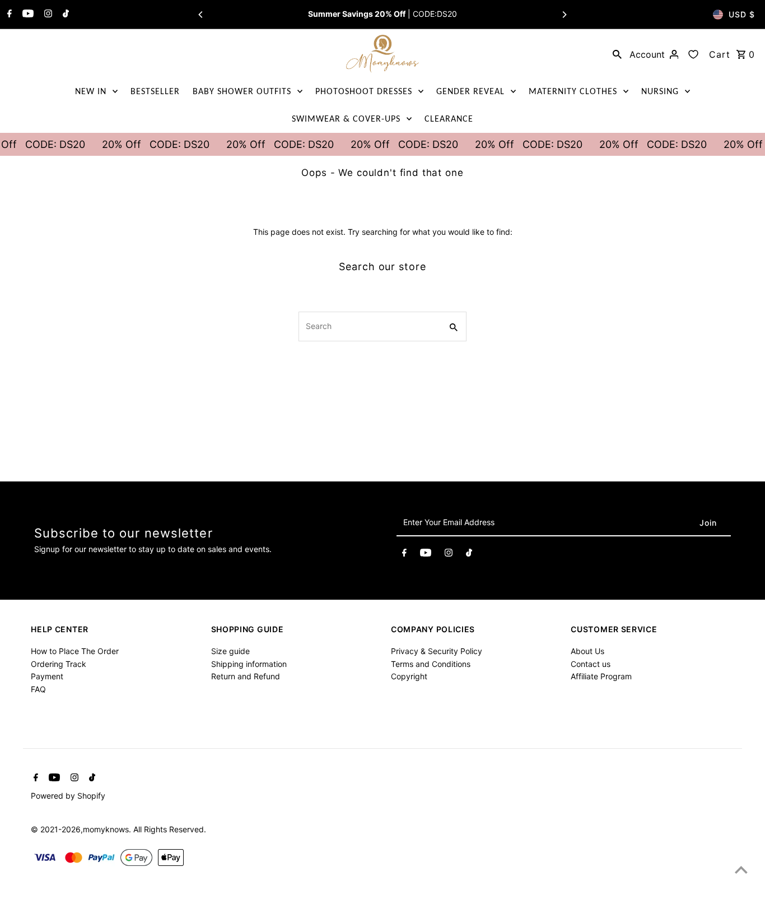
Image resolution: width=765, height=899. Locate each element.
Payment (47, 676)
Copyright (409, 676)
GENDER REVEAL (470, 91)
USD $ (742, 14)
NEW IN (90, 91)
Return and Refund (245, 676)
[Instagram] (46, 14)
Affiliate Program (601, 676)
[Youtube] (27, 14)
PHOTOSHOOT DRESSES (363, 91)
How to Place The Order (75, 651)
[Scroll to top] (741, 869)
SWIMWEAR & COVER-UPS (346, 118)
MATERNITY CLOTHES (573, 91)
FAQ (38, 689)
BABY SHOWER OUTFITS (242, 91)
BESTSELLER (155, 91)
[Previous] (201, 14)
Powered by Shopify (68, 795)
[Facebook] (8, 14)
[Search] (617, 54)
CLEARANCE (449, 118)
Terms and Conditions (430, 664)
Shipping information (249, 664)
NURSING (660, 91)
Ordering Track (58, 664)
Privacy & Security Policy (436, 651)
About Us (587, 651)
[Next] (564, 14)
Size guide (230, 651)
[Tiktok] (64, 14)
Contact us (590, 664)
